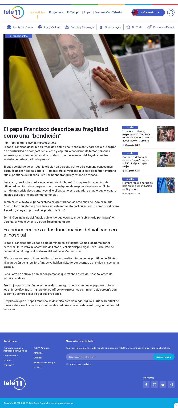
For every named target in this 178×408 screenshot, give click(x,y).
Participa (38, 353)
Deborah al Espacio (164, 27)
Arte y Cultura (52, 27)
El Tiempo (73, 12)
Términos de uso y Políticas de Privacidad (15, 349)
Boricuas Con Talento (108, 12)
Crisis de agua (113, 27)
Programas (56, 12)
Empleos (38, 357)
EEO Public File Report (45, 362)
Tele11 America (41, 348)
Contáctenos (10, 355)
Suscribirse (163, 357)
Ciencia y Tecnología (82, 27)
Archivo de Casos (23, 27)
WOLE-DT (8, 360)
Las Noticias (37, 12)
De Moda (137, 27)
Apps (87, 12)
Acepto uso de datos (80, 364)
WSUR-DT (8, 365)
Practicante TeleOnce (23, 142)
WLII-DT (38, 367)
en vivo (148, 12)
